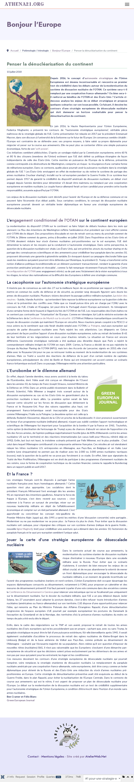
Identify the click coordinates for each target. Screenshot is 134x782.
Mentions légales (52, 756)
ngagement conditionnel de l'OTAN (45, 220)
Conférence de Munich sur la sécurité (49, 318)
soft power (42, 148)
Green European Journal (21, 700)
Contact (33, 756)
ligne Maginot (24, 528)
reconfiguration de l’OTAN (21, 271)
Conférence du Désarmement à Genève (31, 591)
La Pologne (94, 325)
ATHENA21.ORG (24, 4)
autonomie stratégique (99, 78)
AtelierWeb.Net (95, 756)
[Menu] (127, 4)
